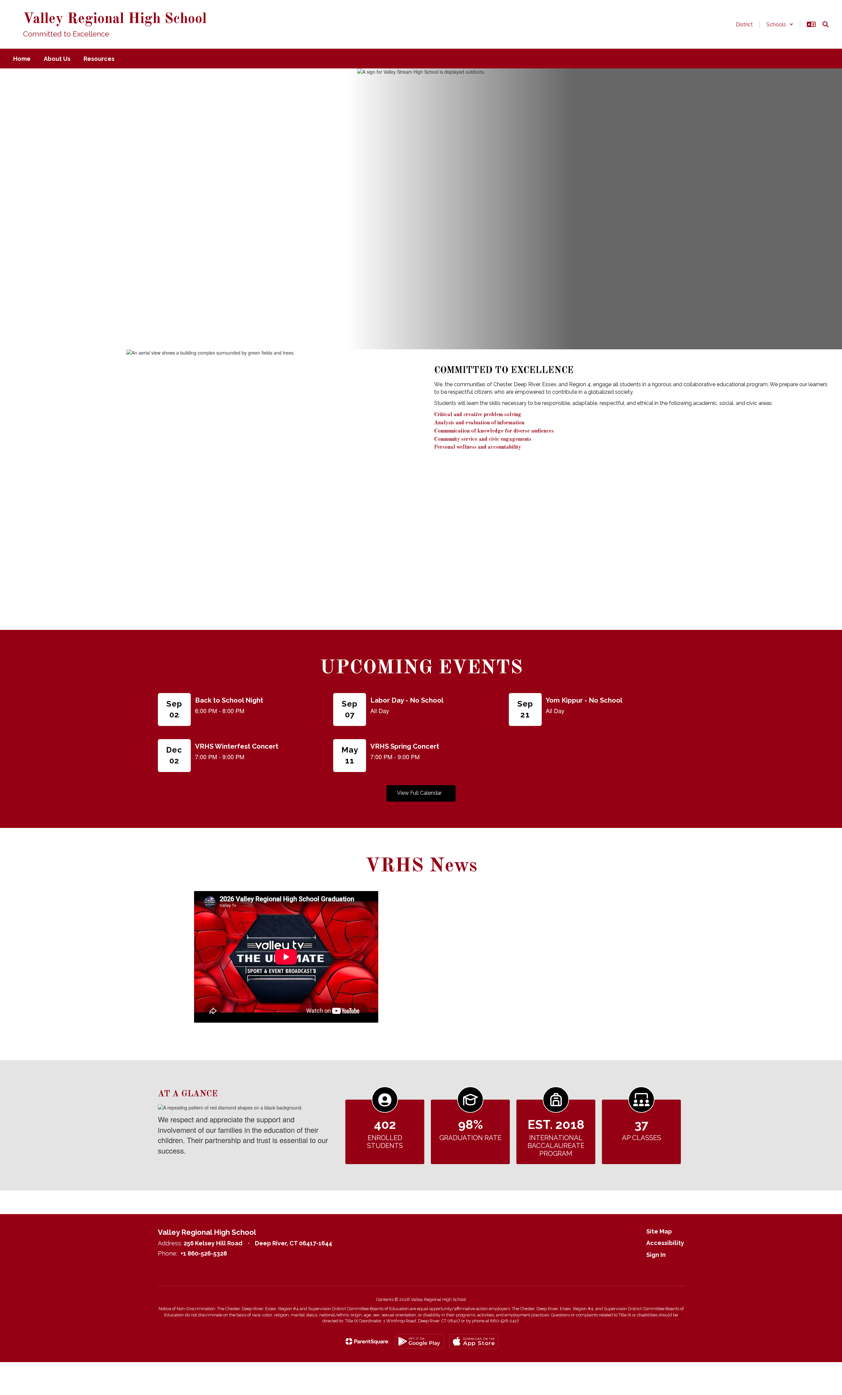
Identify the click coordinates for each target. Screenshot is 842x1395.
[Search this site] (825, 24)
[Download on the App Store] (473, 1341)
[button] (779, 24)
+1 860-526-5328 (204, 1253)
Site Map (659, 1231)
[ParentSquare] (367, 1341)
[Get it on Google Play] (419, 1341)
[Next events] (677, 793)
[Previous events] (164, 793)
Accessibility (665, 1242)
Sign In (656, 1254)
